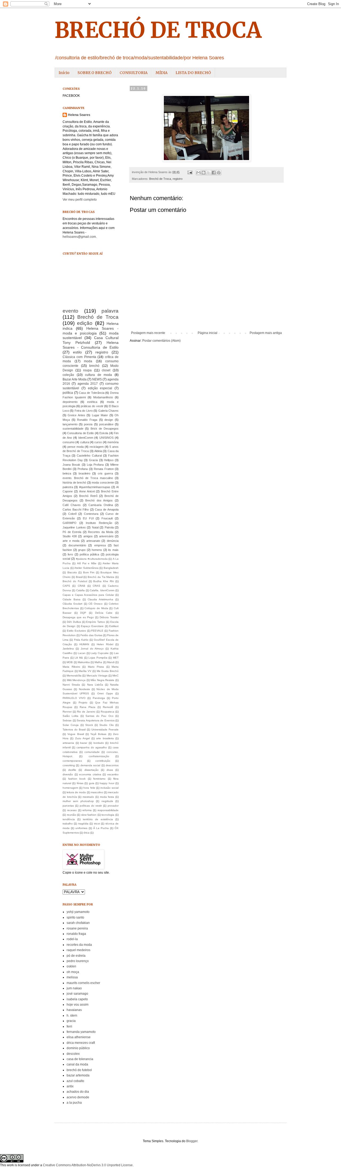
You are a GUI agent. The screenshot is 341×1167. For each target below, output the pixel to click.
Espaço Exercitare (92, 626)
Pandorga (99, 698)
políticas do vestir (91, 805)
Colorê (72, 513)
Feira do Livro (84, 410)
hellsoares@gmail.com (79, 237)
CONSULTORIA (134, 72)
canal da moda (77, 1064)
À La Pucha (101, 828)
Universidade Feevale (105, 729)
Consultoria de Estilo (80, 433)
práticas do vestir (92, 406)
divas (110, 769)
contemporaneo (72, 760)
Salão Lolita (70, 715)
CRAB (81, 585)
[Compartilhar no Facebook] (213, 172)
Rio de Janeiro (86, 711)
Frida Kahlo (81, 639)
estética (92, 401)
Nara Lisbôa (95, 684)
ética (87, 832)
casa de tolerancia (80, 1059)
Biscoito (72, 572)
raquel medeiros (78, 950)
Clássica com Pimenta (79, 357)
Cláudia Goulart (72, 603)
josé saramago (77, 993)
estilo (77, 352)
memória (113, 442)
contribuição (102, 760)
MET (116, 657)
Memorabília (74, 675)
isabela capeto (77, 999)
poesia (88, 424)
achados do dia (78, 1092)
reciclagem (97, 446)
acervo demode (78, 1097)
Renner (67, 711)
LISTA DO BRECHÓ (193, 72)
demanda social (90, 765)
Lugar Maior (100, 415)
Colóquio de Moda (96, 608)
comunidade (92, 751)
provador (113, 805)
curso (98, 442)
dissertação (91, 769)
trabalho (68, 823)
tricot (97, 823)
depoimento (70, 401)
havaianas (74, 1010)
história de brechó (74, 482)
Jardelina (68, 648)
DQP (83, 612)
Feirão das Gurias (91, 635)
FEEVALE (97, 630)
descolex (73, 1054)
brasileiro (84, 473)
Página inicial (207, 333)
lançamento (70, 424)
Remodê (108, 707)
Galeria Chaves (108, 410)
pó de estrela (76, 956)
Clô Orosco (95, 603)
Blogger (191, 1141)
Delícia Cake (104, 612)
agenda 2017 (88, 384)
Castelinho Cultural (89, 455)
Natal (95, 527)
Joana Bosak (71, 464)
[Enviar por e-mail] (198, 172)
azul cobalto (75, 1081)
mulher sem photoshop (78, 801)
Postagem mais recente (148, 333)
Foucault (107, 518)
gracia (71, 1021)
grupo (82, 549)
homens (97, 549)
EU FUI (88, 518)
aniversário (106, 536)
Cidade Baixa (71, 599)
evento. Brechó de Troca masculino (88, 478)
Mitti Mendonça (76, 680)
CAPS (66, 585)
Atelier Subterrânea (86, 567)
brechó (94, 366)
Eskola (103, 433)
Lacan (82, 653)
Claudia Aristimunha (100, 599)
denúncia (113, 540)
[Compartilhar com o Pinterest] (218, 172)
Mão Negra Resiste (102, 680)
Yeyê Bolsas (98, 734)
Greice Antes (76, 415)
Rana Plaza (87, 707)
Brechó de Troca (160, 178)
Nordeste (84, 689)
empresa (100, 545)
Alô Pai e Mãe (86, 563)
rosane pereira (77, 928)
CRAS (96, 585)
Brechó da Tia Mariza (101, 576)
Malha (98, 662)
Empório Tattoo (95, 621)
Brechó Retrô (88, 495)
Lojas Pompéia (97, 657)
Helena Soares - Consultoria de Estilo (91, 344)
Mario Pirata (96, 666)
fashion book (77, 778)
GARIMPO (69, 522)
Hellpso (108, 460)
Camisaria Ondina (100, 505)
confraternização (99, 756)
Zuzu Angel (82, 738)
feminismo (99, 778)
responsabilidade (108, 810)
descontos (112, 765)
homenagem (70, 787)
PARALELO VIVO (74, 698)
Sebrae (67, 720)
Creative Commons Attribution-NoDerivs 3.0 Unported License (88, 1165)
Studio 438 (70, 536)
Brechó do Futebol (75, 581)
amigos (88, 536)
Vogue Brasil (75, 734)
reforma (87, 810)
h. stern (72, 1015)
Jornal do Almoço (92, 648)
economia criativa (90, 774)
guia (91, 783)
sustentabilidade (73, 428)
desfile (72, 769)
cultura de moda (98, 375)
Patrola (109, 527)
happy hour (107, 783)
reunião (71, 814)
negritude (107, 801)
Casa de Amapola (107, 509)
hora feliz (89, 787)
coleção (68, 375)
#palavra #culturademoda (92, 558)
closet (106, 370)
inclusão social (109, 787)
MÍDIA (162, 72)
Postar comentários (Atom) (161, 341)
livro (70, 554)
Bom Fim (89, 572)
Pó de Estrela (72, 532)
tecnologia (108, 814)
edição (84, 323)
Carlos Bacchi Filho (76, 509)
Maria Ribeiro (71, 666)
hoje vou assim (77, 1004)
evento (70, 311)
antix (70, 1086)
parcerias (68, 805)
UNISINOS (106, 437)
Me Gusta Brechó (108, 671)
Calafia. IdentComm (102, 590)
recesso (72, 810)
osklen (71, 966)
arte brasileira (104, 738)
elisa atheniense (79, 1037)
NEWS (97, 379)
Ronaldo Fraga (87, 419)
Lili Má (79, 657)
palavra (110, 311)
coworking (69, 765)
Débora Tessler (109, 617)
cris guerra (105, 473)
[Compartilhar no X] (208, 172)
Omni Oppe (105, 693)
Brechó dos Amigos (99, 500)
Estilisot (114, 626)
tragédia (83, 823)
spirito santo (75, 917)
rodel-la (72, 939)
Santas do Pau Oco (99, 715)
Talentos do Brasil (74, 729)
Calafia (80, 590)
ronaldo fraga (76, 934)
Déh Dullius (74, 621)
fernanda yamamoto (81, 1032)
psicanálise (106, 424)
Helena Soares (79, 115)
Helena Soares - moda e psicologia (91, 330)
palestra (68, 487)
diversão (68, 774)
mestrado (88, 796)
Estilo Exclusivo (76, 630)
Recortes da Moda (100, 532)
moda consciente (103, 482)
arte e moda (71, 540)
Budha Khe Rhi (103, 581)
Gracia (93, 460)
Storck (89, 724)
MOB (70, 662)
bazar (83, 742)
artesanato (93, 540)
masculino (97, 792)
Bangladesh (111, 567)
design (108, 419)
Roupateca (107, 711)
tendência (69, 819)
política (68, 393)
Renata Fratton (104, 468)
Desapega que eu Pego (78, 617)
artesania (68, 742)
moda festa (107, 796)
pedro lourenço (78, 961)
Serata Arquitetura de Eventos (96, 720)
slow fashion (89, 814)
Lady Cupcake (100, 653)
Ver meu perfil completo (80, 199)
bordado (99, 742)
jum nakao (74, 988)
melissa (72, 977)
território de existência (98, 819)
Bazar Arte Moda (75, 379)
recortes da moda (79, 945)
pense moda (75, 446)
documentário (77, 545)
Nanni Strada (71, 684)
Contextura (91, 513)
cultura (84, 442)
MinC (115, 675)
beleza (67, 473)
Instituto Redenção (99, 522)
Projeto (83, 702)
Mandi (111, 662)
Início (64, 72)
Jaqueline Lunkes (74, 527)
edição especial (100, 388)
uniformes (81, 828)
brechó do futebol (79, 1070)
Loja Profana (95, 464)
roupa (87, 370)
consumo (69, 442)
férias (80, 783)
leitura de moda (76, 792)
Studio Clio (106, 724)
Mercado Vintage (97, 675)
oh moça (73, 972)
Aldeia (98, 451)
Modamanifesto (103, 397)
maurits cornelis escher (83, 983)
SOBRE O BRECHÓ (95, 72)
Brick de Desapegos (105, 428)
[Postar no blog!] (203, 172)
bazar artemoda (78, 1075)
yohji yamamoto (78, 912)
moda (88, 361)
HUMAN (84, 644)
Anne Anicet (87, 491)
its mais (113, 549)
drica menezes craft (81, 1043)
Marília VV (85, 671)
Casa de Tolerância (91, 392)
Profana (83, 468)
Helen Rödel (105, 644)
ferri (69, 1026)
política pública (89, 554)
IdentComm (85, 437)
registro (177, 178)
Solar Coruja (71, 724)
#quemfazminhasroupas (94, 487)
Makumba (84, 662)
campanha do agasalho (91, 747)
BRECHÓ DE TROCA (158, 30)
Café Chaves (72, 505)
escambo (113, 774)
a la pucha (74, 1102)
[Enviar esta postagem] (189, 172)
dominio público (78, 1048)
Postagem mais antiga (266, 333)
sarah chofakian (78, 923)
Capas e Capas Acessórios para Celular (88, 594)
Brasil (79, 576)
